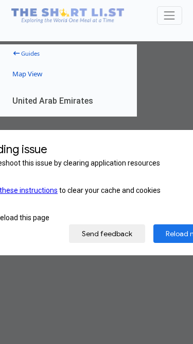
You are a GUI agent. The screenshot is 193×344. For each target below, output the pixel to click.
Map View (27, 73)
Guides (30, 53)
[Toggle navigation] (169, 15)
